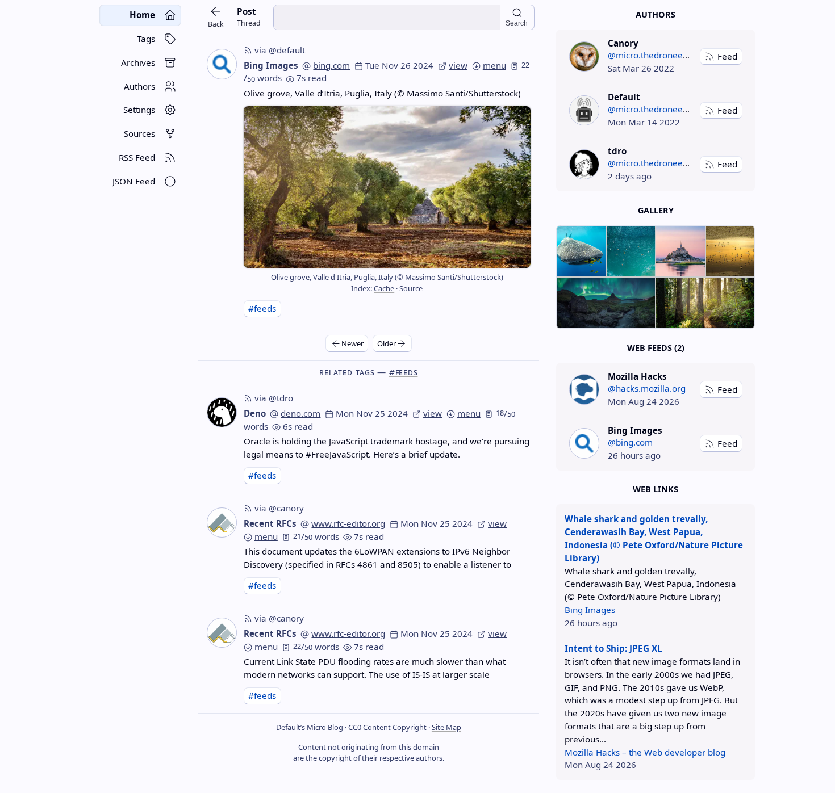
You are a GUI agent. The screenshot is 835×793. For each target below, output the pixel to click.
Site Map (446, 727)
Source (411, 288)
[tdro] (584, 164)
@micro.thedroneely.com (658, 55)
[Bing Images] (584, 443)
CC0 (354, 727)
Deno (255, 413)
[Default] (584, 110)
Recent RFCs (270, 523)
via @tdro (273, 398)
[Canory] (584, 56)
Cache (384, 288)
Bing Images (271, 65)
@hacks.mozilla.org (647, 388)
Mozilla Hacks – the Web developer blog (645, 752)
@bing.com (630, 442)
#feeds (262, 308)
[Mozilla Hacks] (584, 389)
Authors (655, 14)
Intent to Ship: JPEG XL (613, 648)
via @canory (279, 508)
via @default (279, 50)
